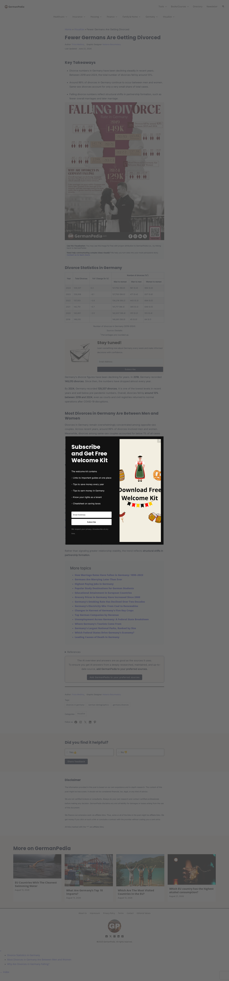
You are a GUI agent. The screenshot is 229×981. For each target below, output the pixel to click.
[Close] (159, 440)
